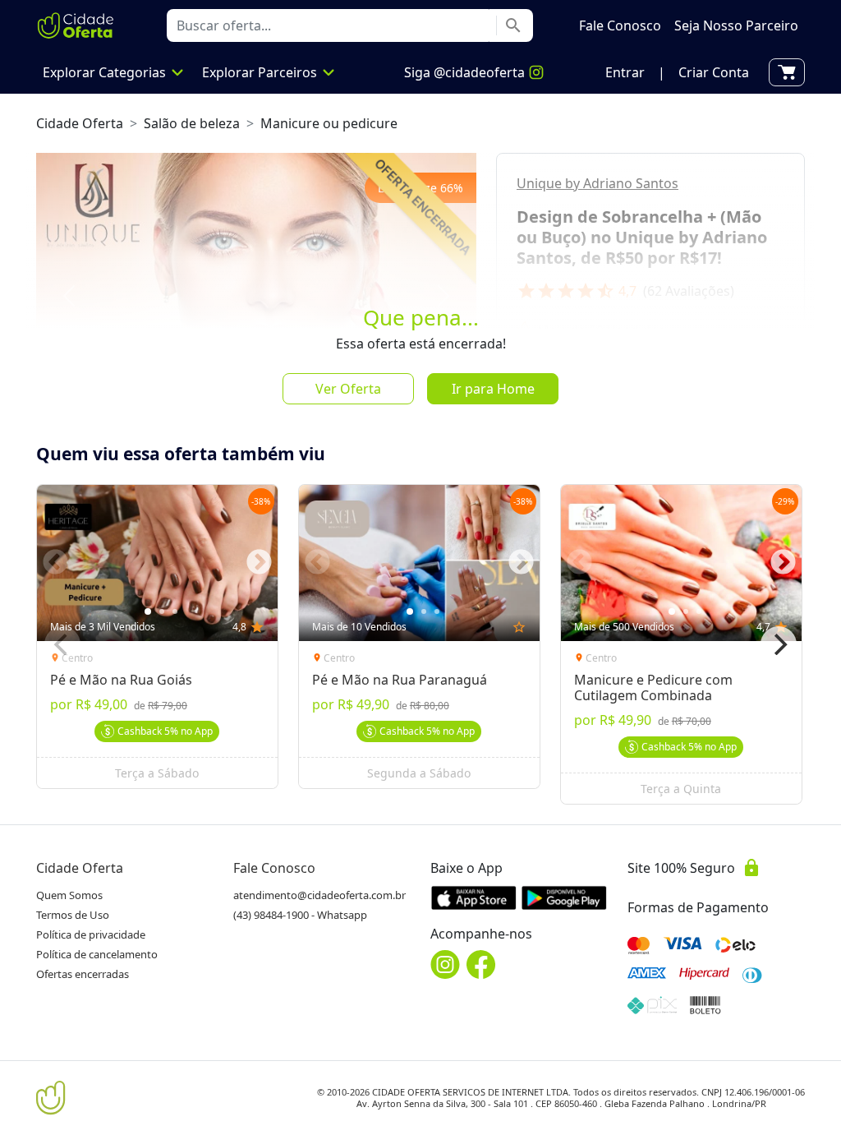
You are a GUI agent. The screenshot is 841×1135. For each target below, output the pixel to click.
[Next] (779, 644)
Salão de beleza (192, 123)
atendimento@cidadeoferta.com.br (319, 895)
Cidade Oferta (79, 123)
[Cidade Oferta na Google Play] (564, 897)
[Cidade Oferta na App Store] (473, 897)
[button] (625, 72)
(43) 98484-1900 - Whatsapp (300, 914)
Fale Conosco (274, 868)
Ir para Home (493, 389)
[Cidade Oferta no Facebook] (481, 964)
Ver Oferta (348, 389)
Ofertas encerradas (82, 974)
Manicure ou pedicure (329, 123)
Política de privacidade (90, 934)
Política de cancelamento (97, 954)
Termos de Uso (72, 914)
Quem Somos (69, 895)
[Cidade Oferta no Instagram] (445, 964)
